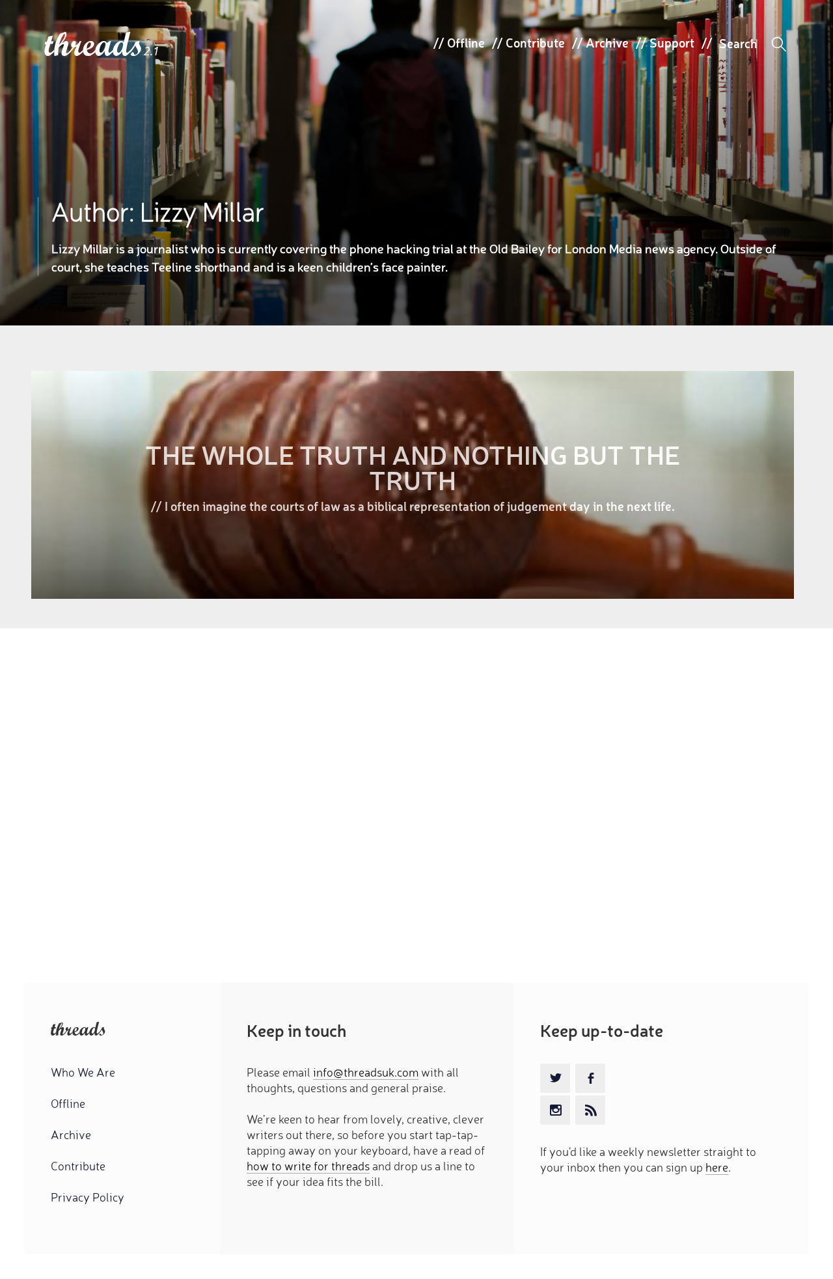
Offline (466, 42)
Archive (607, 42)
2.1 (151, 51)
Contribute (535, 42)
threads (94, 45)
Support (671, 42)
